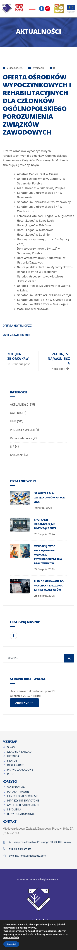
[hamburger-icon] (32, 8)
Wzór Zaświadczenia (16, 335)
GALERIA (16, 413)
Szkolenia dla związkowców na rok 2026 (49, 497)
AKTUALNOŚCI (19, 404)
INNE (13, 421)
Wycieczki (38, 68)
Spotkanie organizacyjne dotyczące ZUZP (45, 524)
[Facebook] (41, 8)
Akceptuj (11, 944)
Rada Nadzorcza (21, 438)
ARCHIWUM (22, 702)
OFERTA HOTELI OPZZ (17, 325)
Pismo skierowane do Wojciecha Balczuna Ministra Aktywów (49, 585)
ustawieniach (11, 937)
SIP (12, 446)
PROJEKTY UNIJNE (22, 430)
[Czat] (47, 8)
